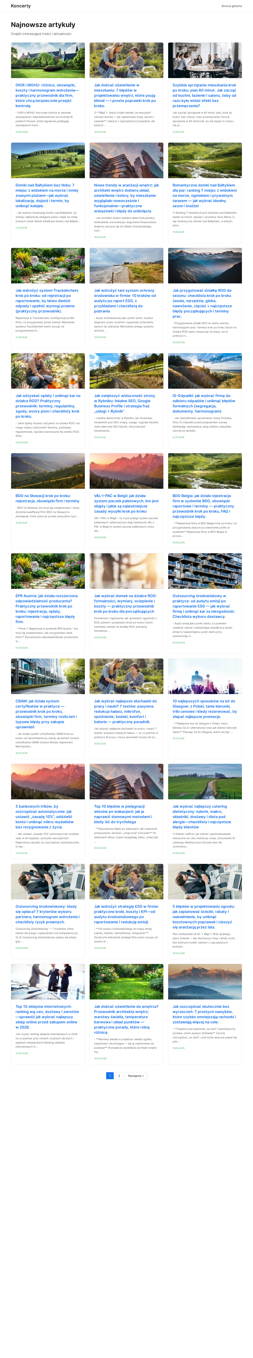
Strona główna (232, 6)
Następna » (136, 1076)
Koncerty (21, 6)
